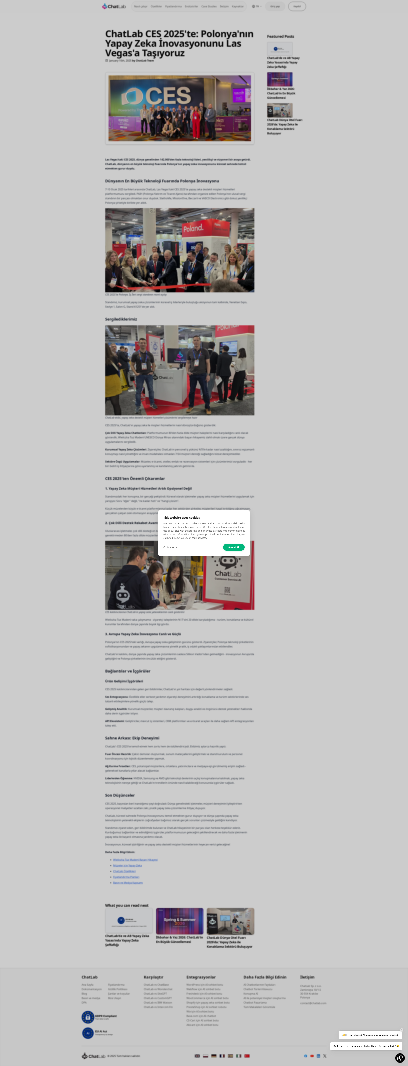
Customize (169, 547)
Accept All (233, 547)
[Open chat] (400, 1058)
